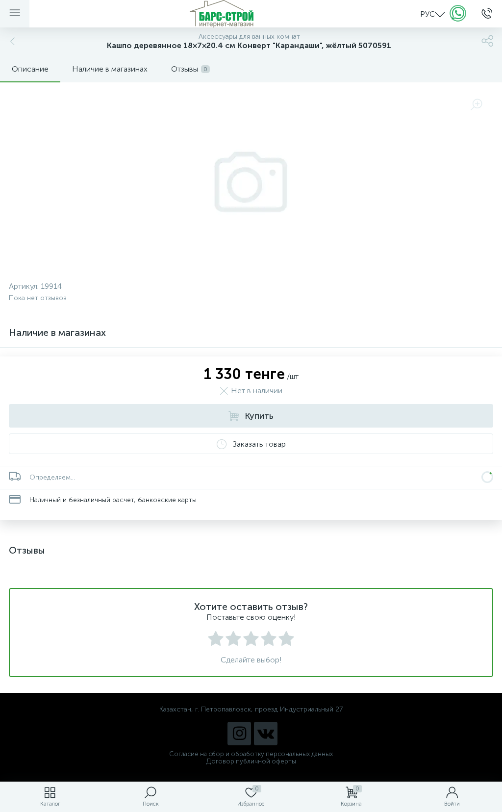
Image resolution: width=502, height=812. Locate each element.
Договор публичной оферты (251, 761)
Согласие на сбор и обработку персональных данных (251, 754)
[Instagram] (239, 733)
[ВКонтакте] (265, 733)
